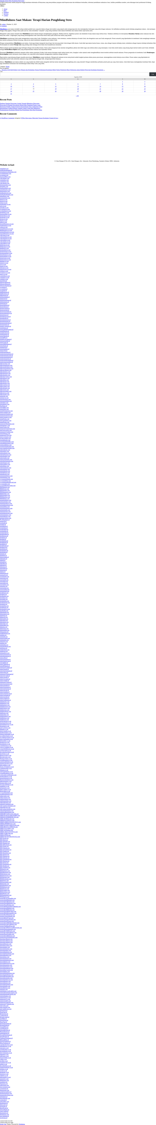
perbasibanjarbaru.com (6, 505)
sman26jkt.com (4, 409)
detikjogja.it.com (4, 245)
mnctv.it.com (3, 274)
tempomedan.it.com (5, 256)
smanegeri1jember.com (6, 432)
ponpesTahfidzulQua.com (7, 926)
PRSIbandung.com (5, 885)
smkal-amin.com (4, 796)
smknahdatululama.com (6, 810)
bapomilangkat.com (5, 955)
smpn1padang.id (4, 698)
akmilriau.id (3, 537)
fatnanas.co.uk (4, 770)
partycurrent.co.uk (5, 728)
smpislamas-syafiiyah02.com (8, 991)
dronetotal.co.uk (4, 726)
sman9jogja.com (4, 422)
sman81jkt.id (3, 347)
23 (145, 89)
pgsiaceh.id (3, 521)
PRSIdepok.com (4, 893)
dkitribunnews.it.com (6, 230)
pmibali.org (3, 635)
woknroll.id (3, 1100)
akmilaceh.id (3, 547)
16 (145, 86)
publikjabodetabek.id (6, 170)
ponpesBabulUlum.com (7, 918)
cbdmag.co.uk (4, 1075)
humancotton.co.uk (5, 783)
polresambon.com (5, 464)
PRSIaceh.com (4, 869)
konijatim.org (4, 599)
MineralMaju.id (4, 1040)
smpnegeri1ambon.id (6, 667)
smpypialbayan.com (5, 1009)
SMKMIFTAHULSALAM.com (9, 814)
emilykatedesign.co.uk (6, 771)
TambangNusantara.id (6, 1038)
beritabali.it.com (4, 212)
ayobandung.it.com (5, 211)
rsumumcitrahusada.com (7, 446)
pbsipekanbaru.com (5, 500)
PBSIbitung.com (4, 498)
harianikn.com (4, 186)
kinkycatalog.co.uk (5, 789)
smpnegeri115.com (5, 997)
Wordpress (22, 1124)
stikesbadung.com (5, 372)
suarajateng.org (4, 584)
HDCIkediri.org (4, 866)
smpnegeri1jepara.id (5, 682)
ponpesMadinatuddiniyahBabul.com (10, 906)
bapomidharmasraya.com (7, 963)
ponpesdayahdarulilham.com (8, 932)
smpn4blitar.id (4, 662)
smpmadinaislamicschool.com (8, 992)
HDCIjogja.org (4, 846)
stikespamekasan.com (6, 365)
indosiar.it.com (4, 268)
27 (78, 91)
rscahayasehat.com (5, 438)
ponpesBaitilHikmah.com (7, 910)
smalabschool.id (4, 333)
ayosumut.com (4, 175)
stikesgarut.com (4, 389)
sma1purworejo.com (6, 430)
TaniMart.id (3, 1018)
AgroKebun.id (4, 1028)
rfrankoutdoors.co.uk (6, 776)
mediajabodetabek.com (6, 194)
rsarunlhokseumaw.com (6, 443)
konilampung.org (5, 602)
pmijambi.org (4, 636)
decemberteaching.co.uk (7, 752)
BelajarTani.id (4, 1014)
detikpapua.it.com (5, 246)
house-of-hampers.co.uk (7, 767)
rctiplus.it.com (4, 271)
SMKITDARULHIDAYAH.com (9, 825)
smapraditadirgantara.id (6, 329)
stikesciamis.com (5, 386)
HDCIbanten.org (5, 843)
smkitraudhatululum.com (7, 812)
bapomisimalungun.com (7, 960)
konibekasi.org (4, 593)
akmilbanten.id (4, 545)
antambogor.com (4, 474)
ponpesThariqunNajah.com (8, 919)
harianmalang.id (4, 324)
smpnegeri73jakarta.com (7, 1004)
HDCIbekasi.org (4, 856)
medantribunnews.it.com (7, 232)
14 (100, 86)
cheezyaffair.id (4, 1111)
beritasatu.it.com (4, 217)
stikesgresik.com (4, 394)
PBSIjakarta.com (5, 487)
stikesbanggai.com (5, 373)
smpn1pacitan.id (4, 697)
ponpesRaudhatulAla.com (7, 914)
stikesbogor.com (4, 381)
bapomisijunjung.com (6, 966)
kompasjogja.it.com (5, 251)
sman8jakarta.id (4, 331)
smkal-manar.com (5, 797)
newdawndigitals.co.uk (6, 784)
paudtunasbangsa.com (6, 794)
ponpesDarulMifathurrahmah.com (9, 923)
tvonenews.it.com (5, 272)
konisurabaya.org (5, 609)
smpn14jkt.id (3, 658)
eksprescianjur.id (4, 308)
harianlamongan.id (5, 320)
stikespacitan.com (5, 363)
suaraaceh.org (4, 575)
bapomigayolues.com (6, 945)
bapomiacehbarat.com (6, 939)
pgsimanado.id (4, 532)
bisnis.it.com (3, 220)
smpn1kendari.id (4, 685)
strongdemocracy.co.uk (6, 724)
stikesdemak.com (5, 388)
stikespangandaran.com (6, 368)
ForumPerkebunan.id (6, 1035)
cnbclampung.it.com (6, 238)
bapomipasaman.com (6, 965)
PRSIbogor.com (4, 888)
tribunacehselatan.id (5, 285)
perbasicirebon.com (5, 518)
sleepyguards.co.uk (5, 731)
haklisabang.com (5, 705)
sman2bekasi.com (5, 433)
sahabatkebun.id (4, 1033)
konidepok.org (4, 607)
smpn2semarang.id (5, 654)
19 (55, 89)
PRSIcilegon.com (5, 874)
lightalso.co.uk (4, 729)
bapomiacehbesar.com (6, 940)
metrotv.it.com (4, 263)
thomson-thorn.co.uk (6, 758)
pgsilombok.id (4, 529)
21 (100, 89)
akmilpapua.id (4, 536)
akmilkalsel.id (4, 542)
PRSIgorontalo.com (5, 882)
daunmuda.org (4, 1113)
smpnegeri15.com (5, 999)
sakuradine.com (4, 1101)
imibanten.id (3, 558)
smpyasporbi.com (5, 1007)
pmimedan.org (4, 645)
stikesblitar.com (4, 380)
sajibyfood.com (4, 1085)
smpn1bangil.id (4, 669)
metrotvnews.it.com (5, 269)
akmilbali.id (3, 544)
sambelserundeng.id (5, 1092)
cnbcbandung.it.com (6, 237)
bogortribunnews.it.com (7, 224)
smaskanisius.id (4, 334)
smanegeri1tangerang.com (7, 428)
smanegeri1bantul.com (6, 414)
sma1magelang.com (5, 420)
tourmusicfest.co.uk (5, 723)
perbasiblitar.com (5, 506)
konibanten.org (4, 596)
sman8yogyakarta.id (5, 339)
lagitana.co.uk (4, 1069)
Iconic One (3, 1124)
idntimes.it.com (4, 261)
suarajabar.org (4, 581)
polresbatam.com (5, 463)
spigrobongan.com (5, 399)
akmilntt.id (3, 539)
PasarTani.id (3, 1022)
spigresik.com (4, 396)
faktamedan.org (4, 612)
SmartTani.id (3, 1010)
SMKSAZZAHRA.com (7, 828)
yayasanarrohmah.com (6, 479)
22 (122, 89)
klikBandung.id (4, 294)
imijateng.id (3, 555)
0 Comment (3, 26)
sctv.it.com (3, 264)
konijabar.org (3, 597)
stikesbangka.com (5, 375)
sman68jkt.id (3, 337)
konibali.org (3, 594)
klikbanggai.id (4, 295)
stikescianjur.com (5, 385)
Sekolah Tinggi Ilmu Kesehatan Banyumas (12, 1)
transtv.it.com (4, 266)
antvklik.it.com (4, 207)
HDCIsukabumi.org (5, 859)
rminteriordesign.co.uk (6, 1067)
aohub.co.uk (3, 1064)
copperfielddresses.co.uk (7, 749)
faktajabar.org (4, 620)
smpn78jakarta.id (5, 664)
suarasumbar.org (4, 589)
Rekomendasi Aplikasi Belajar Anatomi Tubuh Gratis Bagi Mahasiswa (20, 108)
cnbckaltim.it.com (5, 240)
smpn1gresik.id (4, 677)
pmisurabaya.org (4, 653)
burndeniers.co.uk (5, 744)
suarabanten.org (4, 576)
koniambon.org (4, 606)
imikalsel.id (3, 565)
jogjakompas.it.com (5, 225)
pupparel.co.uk (4, 1079)
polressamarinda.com (6, 459)
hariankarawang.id (5, 316)
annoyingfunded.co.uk (6, 739)
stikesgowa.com (4, 393)
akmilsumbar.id (4, 534)
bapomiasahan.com (5, 950)
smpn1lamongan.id (5, 689)
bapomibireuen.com (5, 944)
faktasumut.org (4, 632)
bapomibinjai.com (5, 962)
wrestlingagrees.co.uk (6, 760)
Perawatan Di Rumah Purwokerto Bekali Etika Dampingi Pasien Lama (20, 105)
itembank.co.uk (4, 1072)
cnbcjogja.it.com (4, 235)
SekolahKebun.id (5, 1030)
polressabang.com (5, 453)
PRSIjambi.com (4, 884)
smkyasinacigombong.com (7, 809)
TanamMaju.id (4, 1027)
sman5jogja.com (4, 427)
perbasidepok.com (5, 516)
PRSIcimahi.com (5, 890)
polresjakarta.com (5, 450)
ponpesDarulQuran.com (7, 921)
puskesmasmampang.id (6, 354)
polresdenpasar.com (5, 454)
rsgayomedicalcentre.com (7, 448)
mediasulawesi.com (5, 193)
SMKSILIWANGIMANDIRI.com (10, 815)
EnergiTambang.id (5, 1041)
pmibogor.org (4, 651)
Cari (1, 71)
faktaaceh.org (4, 617)
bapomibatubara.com (6, 952)
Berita (7, 66)
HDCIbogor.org (4, 854)
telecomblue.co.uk (5, 765)
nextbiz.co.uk (4, 1061)
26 (55, 91)
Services (6, 14)
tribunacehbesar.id (5, 284)
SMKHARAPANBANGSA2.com (10, 836)
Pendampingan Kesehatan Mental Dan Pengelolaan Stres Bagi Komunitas (21, 110)
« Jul (77, 96)
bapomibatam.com (5, 983)
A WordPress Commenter (7, 118)
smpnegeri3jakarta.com (6, 1002)
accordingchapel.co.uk (6, 736)
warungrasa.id (4, 1088)
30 (145, 91)
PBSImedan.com (5, 490)
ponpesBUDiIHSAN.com (7, 931)
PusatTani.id (3, 1012)
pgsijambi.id (3, 523)
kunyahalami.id (4, 1116)
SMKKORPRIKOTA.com (7, 823)
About (5, 9)
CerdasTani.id (4, 1015)
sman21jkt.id (3, 350)
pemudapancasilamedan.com (8, 172)
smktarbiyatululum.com (6, 804)
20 (78, 89)
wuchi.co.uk (3, 1070)
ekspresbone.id (4, 307)
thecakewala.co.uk (5, 757)
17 (11, 89)
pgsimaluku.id (4, 531)
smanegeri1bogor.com (6, 415)
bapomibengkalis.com (6, 978)
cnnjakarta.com (4, 181)
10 (11, 86)
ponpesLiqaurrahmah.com (7, 916)
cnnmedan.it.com (5, 276)
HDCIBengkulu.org (5, 845)
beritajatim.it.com (5, 216)
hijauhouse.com (4, 1114)
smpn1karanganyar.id (6, 684)
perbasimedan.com (5, 502)
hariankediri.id (4, 318)
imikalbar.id (3, 563)
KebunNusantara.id (5, 1023)
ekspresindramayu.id (6, 313)
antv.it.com (3, 206)
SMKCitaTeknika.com (6, 830)
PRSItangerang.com (5, 875)
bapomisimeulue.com (6, 949)
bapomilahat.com (5, 971)
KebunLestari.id (4, 1017)
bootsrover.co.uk (4, 742)
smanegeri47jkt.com (5, 435)
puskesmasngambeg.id (6, 362)
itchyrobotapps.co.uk (6, 1053)
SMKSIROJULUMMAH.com (9, 827)
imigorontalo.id (4, 557)
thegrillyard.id (4, 1108)
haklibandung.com (5, 716)
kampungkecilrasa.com (6, 1095)
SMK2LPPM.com (5, 835)
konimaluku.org (4, 601)
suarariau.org (3, 586)
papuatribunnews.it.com (7, 233)
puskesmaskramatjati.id (6, 360)
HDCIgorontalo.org (5, 849)
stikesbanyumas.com (6, 376)
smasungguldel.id (5, 341)
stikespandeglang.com (6, 367)
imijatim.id (3, 554)
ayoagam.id (3, 287)
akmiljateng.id (4, 550)
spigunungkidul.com (6, 401)
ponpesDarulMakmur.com (7, 936)
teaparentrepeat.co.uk (6, 778)
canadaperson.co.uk (5, 745)
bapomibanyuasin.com (6, 970)
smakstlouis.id (4, 328)
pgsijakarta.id (4, 526)
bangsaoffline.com (5, 177)
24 (11, 91)
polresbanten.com (5, 456)
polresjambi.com (4, 458)
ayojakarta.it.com (5, 209)
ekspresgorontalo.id (5, 311)
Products (6, 12)
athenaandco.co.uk (5, 1077)
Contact (6, 15)
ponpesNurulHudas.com (7, 905)
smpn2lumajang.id (5, 659)
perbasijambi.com (5, 510)
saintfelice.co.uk (4, 786)
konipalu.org (3, 604)
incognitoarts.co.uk (5, 1051)
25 (33, 91)
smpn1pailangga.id (5, 700)
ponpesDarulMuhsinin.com (8, 903)
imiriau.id (2, 571)
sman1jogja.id (4, 342)
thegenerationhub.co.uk (6, 780)
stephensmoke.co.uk (6, 732)
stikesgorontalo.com (5, 391)
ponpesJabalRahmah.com (7, 900)
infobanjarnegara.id (5, 300)
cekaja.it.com (3, 227)
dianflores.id (3, 406)
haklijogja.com (4, 713)
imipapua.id (3, 567)
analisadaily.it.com (5, 204)
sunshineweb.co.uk (5, 1062)
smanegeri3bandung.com (7, 424)
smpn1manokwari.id (6, 693)
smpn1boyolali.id (5, 675)
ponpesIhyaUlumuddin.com (8, 898)
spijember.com (4, 402)
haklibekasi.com (4, 718)
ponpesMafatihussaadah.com (8, 913)
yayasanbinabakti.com (6, 793)
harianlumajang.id (5, 321)
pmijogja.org (3, 648)
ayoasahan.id (3, 289)
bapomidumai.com (5, 981)
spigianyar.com (4, 398)
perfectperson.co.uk (5, 721)
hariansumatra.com (5, 185)
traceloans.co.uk (4, 754)
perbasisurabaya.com (6, 503)
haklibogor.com (4, 719)
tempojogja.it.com (5, 258)
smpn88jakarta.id (5, 666)
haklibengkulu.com (5, 711)
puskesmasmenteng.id (6, 357)
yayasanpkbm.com (5, 480)
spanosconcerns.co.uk (6, 763)
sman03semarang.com (6, 411)
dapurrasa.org (4, 1083)
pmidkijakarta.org (5, 633)
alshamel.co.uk (4, 1054)
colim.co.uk (3, 1059)
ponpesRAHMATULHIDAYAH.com (11, 927)
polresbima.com (4, 466)
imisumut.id (3, 570)
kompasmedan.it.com (6, 253)
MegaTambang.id (5, 1043)
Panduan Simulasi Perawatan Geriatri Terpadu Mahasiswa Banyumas (19, 103)
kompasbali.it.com (5, 250)
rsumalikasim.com (5, 440)
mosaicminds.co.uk (5, 1057)
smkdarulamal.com (5, 799)
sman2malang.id (4, 349)
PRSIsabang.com (5, 871)
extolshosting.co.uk (5, 1049)
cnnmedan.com (4, 180)
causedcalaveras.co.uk (6, 1044)
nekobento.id (3, 1096)
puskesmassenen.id (5, 359)
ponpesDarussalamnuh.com (8, 929)
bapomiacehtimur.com (6, 942)
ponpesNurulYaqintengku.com (8, 937)
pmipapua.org (4, 641)
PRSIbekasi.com (4, 887)
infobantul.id (3, 303)
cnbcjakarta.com (4, 183)
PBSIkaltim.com (4, 493)
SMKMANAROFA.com (7, 820)
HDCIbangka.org (5, 841)
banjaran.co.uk (4, 1074)
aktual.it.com (3, 199)
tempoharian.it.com (5, 255)
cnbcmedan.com (4, 178)
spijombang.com (4, 404)
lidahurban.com (4, 1080)
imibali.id (2, 560)
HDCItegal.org (4, 862)
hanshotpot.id (4, 1103)
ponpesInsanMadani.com (7, 908)
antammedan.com (5, 477)
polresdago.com (4, 451)
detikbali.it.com (4, 248)
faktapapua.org (4, 628)
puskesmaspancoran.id (6, 355)
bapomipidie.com (5, 947)
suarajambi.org (4, 580)
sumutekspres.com (5, 190)
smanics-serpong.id (5, 326)
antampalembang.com (6, 476)
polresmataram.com (5, 467)
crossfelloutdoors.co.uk (6, 773)
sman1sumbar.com (5, 412)
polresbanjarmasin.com (6, 461)
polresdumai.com (5, 469)
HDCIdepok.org (4, 858)
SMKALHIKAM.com (6, 833)
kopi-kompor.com (5, 1087)
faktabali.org (3, 615)
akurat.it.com (3, 201)
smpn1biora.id (4, 672)
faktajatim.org (4, 623)
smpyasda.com (4, 1005)
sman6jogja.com (4, 419)
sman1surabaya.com (6, 417)
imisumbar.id (3, 568)
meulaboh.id (3, 281)
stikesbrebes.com (5, 383)
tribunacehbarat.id (5, 282)
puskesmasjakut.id (5, 352)
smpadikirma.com (5, 988)
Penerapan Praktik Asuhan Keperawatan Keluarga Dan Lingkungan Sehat (21, 106)
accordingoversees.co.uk (7, 737)
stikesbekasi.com (5, 378)
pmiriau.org (3, 643)
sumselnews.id (4, 168)
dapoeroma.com (4, 1090)
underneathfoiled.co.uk (6, 762)
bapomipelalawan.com (6, 979)
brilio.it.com (3, 222)
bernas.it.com (4, 219)
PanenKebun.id (4, 1036)
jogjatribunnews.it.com (6, 229)
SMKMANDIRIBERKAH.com (9, 817)
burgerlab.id (3, 1106)
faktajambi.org (4, 619)
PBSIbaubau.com (5, 497)
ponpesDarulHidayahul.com (8, 911)
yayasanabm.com (5, 484)
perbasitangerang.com (6, 513)
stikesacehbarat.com (5, 370)
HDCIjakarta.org (5, 848)
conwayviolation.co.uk (6, 747)
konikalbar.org (4, 610)
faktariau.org (3, 627)
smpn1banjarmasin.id (6, 671)
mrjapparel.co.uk (5, 788)
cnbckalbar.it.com (5, 243)
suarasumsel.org (4, 591)
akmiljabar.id (3, 549)
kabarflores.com (4, 196)
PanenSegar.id (4, 1020)
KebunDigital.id (4, 1025)
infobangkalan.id (5, 297)
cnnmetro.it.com (4, 277)
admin (4, 24)
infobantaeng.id (4, 302)
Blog (5, 10)
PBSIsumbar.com (5, 495)
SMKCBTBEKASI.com (7, 819)
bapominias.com (4, 957)
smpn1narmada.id (5, 695)
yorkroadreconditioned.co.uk (8, 775)
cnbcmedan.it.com (5, 242)
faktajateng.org (4, 622)
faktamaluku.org (4, 630)
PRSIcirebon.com (5, 892)
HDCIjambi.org (4, 851)
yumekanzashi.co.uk (6, 768)
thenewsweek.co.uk (5, 755)
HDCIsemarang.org (5, 864)
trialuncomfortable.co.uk (7, 734)
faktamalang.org (4, 614)
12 (55, 86)
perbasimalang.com (5, 515)
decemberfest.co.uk (5, 1066)
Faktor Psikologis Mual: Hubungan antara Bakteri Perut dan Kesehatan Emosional (80, 70)
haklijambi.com (4, 715)
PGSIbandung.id (5, 519)
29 (122, 91)
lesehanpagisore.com (6, 1093)
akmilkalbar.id (4, 541)
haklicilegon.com (5, 708)
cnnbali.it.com (4, 279)
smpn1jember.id (4, 680)
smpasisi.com (4, 989)
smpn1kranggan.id (5, 687)
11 (33, 86)
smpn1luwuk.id (4, 690)
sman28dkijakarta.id (5, 344)
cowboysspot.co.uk (5, 750)
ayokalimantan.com (5, 173)
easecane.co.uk (4, 1048)
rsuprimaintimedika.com (7, 441)
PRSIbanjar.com (4, 897)
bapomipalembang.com (6, 975)
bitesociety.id (3, 1105)
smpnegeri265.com (5, 1001)
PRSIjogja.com (4, 880)
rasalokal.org (3, 1082)
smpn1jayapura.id (5, 679)
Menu (2, 6)
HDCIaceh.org (4, 838)
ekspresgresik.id (4, 310)
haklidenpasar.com (5, 706)
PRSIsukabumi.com (5, 895)
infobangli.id (3, 298)
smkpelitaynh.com (5, 807)
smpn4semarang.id (5, 656)
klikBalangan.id (4, 292)
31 (11, 93)
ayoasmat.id (3, 290)
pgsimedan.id (4, 528)
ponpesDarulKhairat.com (7, 901)
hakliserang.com (4, 710)
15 (122, 86)
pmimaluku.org (4, 640)
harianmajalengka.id (5, 323)
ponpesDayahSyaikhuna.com (8, 924)
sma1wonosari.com (5, 437)
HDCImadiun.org (5, 867)
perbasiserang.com (5, 511)
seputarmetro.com (5, 198)
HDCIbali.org (4, 840)
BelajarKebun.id (4, 1031)
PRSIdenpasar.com (5, 872)
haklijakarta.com (4, 702)
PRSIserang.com (5, 877)
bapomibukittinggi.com (6, 968)
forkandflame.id (4, 1109)
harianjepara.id (4, 315)
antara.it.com (3, 203)
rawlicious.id (3, 1118)
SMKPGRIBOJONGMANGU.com (10, 822)
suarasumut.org (4, 588)
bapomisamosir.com (5, 958)
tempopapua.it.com (5, 259)
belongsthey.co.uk (5, 741)
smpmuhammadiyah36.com (8, 994)
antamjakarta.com (5, 471)
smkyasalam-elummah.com (7, 806)
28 (100, 91)
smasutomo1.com (5, 425)
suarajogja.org (4, 578)
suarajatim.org (4, 583)
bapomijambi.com (5, 986)
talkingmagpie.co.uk (6, 781)
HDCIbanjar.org (4, 861)
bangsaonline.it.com (5, 214)
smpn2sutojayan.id (5, 661)
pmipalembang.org (5, 646)
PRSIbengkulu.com (5, 879)
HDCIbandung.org (5, 853)
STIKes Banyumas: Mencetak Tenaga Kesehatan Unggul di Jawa (39, 118)
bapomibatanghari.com (6, 984)
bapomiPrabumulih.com (7, 976)
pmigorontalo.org (5, 638)
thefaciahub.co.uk (5, 791)
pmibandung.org (4, 649)
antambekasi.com (5, 472)
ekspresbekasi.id (4, 305)
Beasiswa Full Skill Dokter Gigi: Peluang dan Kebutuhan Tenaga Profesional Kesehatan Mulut (28, 70)
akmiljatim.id (3, 552)
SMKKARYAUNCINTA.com (9, 832)
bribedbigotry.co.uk (5, 1046)
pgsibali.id (3, 524)
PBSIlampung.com (5, 492)
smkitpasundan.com (5, 801)
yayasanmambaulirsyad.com (8, 482)
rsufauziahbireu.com (6, 445)
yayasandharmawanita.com (7, 485)
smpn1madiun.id (4, 692)
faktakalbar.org (4, 625)
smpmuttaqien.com (5, 996)
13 (78, 86)
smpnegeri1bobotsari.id (6, 674)
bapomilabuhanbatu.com (7, 953)
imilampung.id (4, 573)
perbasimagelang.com (6, 508)
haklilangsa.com (4, 703)
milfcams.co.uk (4, 1056)
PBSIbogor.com (4, 489)
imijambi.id (3, 562)
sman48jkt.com (4, 407)
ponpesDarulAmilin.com (7, 934)
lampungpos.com (5, 191)
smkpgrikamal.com (5, 802)
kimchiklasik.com (5, 1098)
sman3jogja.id (4, 346)
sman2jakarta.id (4, 336)
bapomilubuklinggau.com (7, 973)
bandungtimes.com (5, 188)
